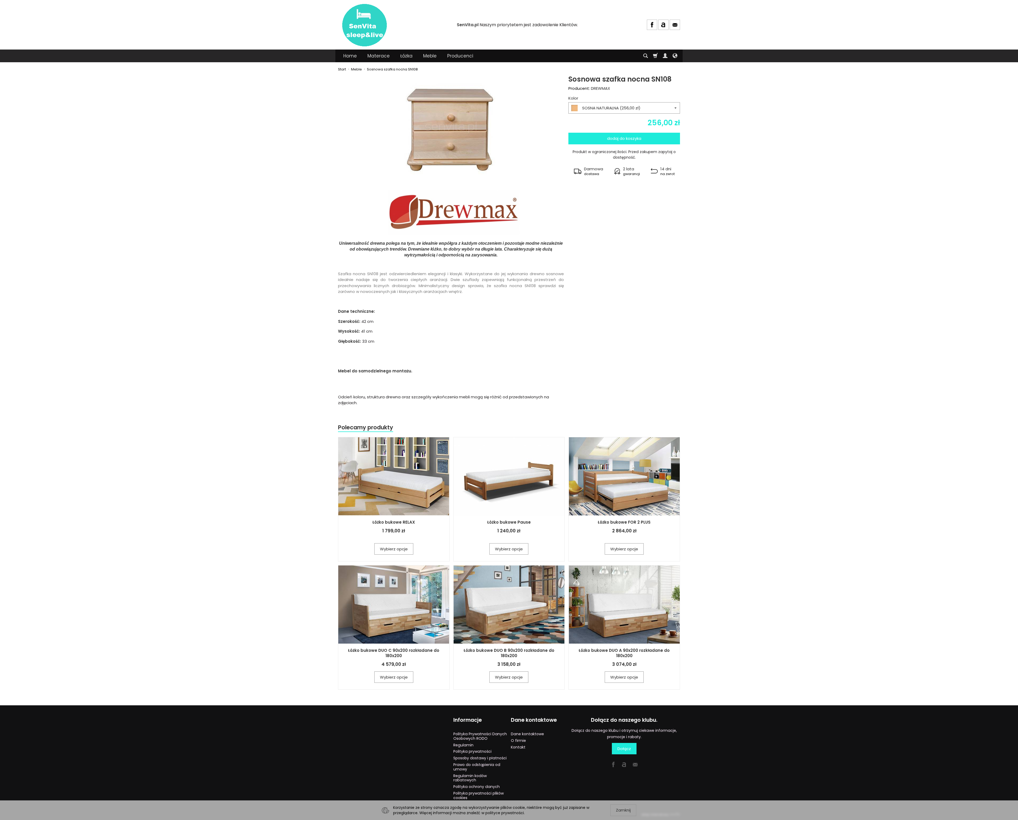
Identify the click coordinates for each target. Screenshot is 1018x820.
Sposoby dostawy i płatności (480, 758)
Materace (378, 56)
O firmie (518, 740)
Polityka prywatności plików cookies (478, 795)
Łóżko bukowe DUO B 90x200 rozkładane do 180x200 (509, 653)
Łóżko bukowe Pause (509, 522)
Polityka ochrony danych (476, 786)
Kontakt (518, 747)
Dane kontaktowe (534, 720)
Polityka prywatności (472, 751)
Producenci (460, 56)
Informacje (467, 720)
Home (350, 56)
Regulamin (463, 745)
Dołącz (624, 748)
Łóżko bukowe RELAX (393, 522)
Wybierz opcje (394, 549)
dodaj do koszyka (624, 138)
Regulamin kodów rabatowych (470, 778)
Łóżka (406, 56)
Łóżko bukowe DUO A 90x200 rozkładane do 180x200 (624, 653)
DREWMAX (600, 88)
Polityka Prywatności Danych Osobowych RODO (480, 736)
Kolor (573, 98)
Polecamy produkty (365, 427)
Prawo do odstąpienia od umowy (476, 767)
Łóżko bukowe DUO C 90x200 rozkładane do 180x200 (393, 653)
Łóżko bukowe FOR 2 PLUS (624, 522)
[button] (588, 171)
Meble (430, 56)
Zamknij (623, 810)
